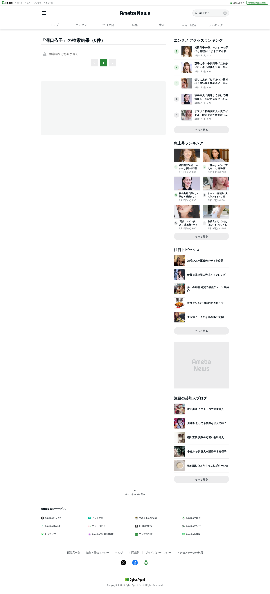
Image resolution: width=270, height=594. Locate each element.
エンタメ (81, 25)
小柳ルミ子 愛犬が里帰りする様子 (206, 451)
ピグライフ (50, 534)
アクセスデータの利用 (190, 552)
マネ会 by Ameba (148, 517)
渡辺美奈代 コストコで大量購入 (205, 409)
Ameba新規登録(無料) (257, 2)
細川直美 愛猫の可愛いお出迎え (205, 437)
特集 (135, 25)
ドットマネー (98, 517)
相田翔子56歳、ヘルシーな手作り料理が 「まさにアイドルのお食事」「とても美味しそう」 (212, 53)
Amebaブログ (193, 517)
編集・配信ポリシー (97, 552)
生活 (162, 25)
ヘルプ (119, 552)
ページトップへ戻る (135, 494)
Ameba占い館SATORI (103, 534)
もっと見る (201, 129)
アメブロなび (145, 534)
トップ (54, 25)
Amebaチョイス (53, 517)
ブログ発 (108, 25)
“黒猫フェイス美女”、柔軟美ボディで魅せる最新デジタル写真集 (189, 226)
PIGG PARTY (145, 526)
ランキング (215, 25)
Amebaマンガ (193, 526)
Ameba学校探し (194, 534)
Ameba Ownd (52, 526)
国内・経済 (188, 25)
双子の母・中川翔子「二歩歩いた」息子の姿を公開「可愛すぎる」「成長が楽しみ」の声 (211, 69)
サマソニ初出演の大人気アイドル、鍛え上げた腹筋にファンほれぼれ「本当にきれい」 (211, 114)
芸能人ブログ (238, 2)
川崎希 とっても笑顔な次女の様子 (206, 423)
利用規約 (134, 552)
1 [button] (103, 63)
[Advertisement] (74, 108)
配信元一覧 (73, 552)
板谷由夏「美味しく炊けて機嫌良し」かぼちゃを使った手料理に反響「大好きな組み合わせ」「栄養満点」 (211, 100)
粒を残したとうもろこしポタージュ (207, 465)
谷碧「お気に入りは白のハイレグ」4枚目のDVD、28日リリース (218, 226)
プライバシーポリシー (158, 552)
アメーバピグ (98, 526)
